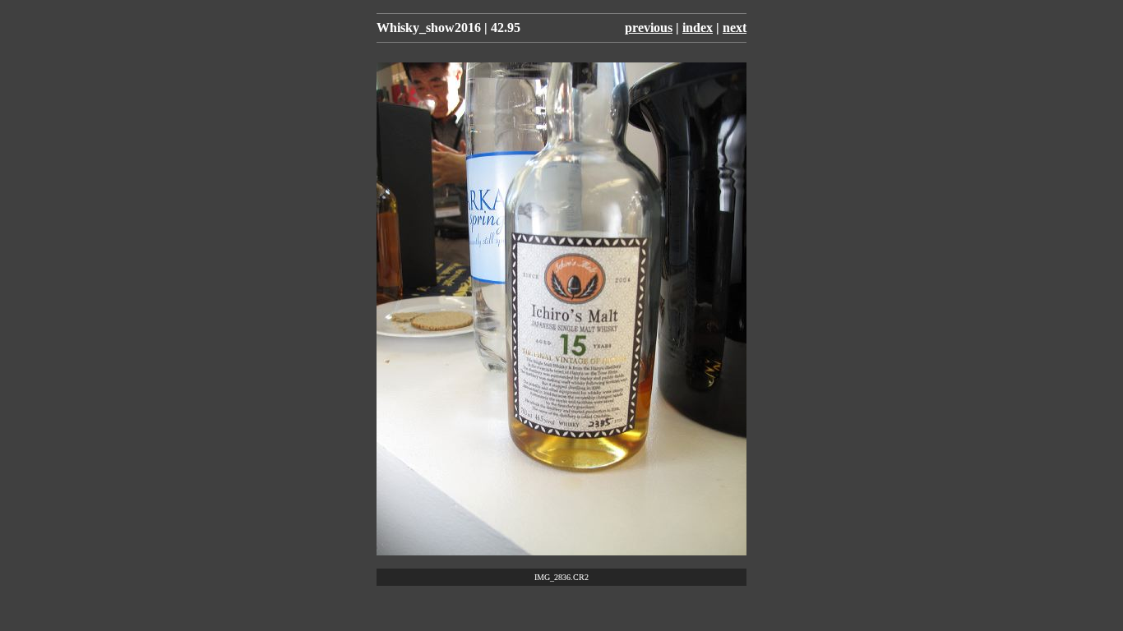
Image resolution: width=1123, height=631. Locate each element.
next (734, 28)
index (697, 28)
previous (648, 28)
